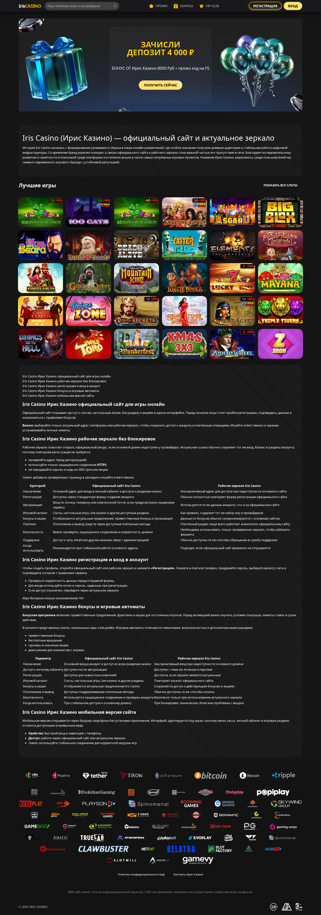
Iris (30, 6)
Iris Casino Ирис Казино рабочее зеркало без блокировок (64, 381)
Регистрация (265, 6)
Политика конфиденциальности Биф (141, 874)
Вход (293, 6)
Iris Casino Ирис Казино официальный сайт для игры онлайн (66, 376)
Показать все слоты (281, 185)
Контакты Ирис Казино (188, 874)
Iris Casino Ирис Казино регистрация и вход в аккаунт (61, 386)
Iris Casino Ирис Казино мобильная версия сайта (58, 396)
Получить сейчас (160, 85)
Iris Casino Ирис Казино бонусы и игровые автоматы (60, 391)
